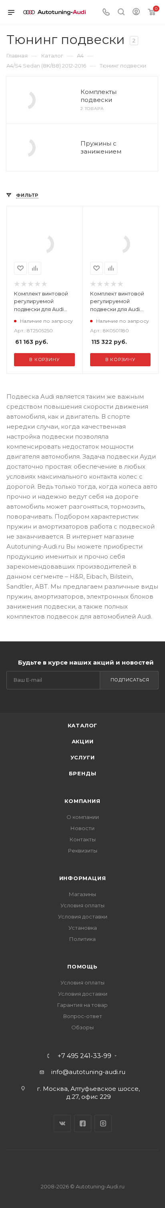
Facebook (82, 1123)
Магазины (82, 894)
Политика (82, 939)
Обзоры (82, 1027)
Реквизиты (82, 850)
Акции (83, 741)
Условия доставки (82, 916)
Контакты (83, 839)
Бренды (83, 773)
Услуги (82, 757)
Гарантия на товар (82, 1005)
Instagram (103, 1123)
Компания (82, 801)
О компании (82, 817)
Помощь (82, 966)
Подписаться (130, 680)
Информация (82, 878)
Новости (82, 828)
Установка (82, 927)
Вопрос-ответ (82, 1016)
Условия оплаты (82, 905)
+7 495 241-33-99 (84, 1056)
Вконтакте (62, 1123)
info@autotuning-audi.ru (88, 1072)
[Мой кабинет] (136, 12)
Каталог (83, 725)
